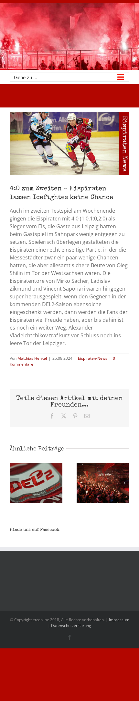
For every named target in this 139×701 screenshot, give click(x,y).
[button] (14, 483)
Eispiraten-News (92, 358)
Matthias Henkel (32, 358)
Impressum (119, 619)
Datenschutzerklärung (71, 625)
